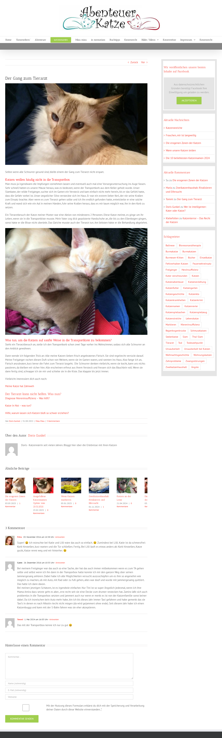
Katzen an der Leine (135, 498)
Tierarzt (170, 342)
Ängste (195, 367)
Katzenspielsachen (175, 312)
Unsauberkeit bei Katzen (197, 348)
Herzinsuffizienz (190, 269)
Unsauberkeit (173, 348)
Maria (169, 187)
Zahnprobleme (173, 361)
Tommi (20, 617)
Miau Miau (40, 421)
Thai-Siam (197, 336)
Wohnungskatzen (203, 355)
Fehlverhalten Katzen (177, 263)
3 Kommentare (53, 421)
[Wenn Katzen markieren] (76, 479)
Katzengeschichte (175, 294)
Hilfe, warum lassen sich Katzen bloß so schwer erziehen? (37, 413)
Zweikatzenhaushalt (176, 367)
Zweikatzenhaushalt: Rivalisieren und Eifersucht (105, 501)
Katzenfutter (172, 288)
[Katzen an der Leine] (136, 479)
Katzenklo (194, 294)
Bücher (191, 257)
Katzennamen (173, 306)
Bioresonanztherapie (190, 245)
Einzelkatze (206, 257)
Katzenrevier (191, 306)
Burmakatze (172, 251)
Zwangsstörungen (195, 361)
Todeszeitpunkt (195, 342)
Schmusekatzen (198, 330)
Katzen (195, 275)
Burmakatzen (189, 251)
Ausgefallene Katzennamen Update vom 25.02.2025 (46, 501)
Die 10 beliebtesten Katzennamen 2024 (188, 158)
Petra (19, 535)
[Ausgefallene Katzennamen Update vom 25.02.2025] (46, 479)
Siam (185, 336)
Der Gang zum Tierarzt (189, 199)
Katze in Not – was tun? (18, 405)
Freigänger (171, 269)
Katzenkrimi (196, 300)
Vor (143, 62)
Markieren (171, 324)
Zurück (134, 62)
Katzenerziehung (197, 281)
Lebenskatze (192, 318)
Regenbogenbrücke (176, 330)
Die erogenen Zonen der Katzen (183, 143)
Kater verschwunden (176, 275)
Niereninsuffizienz (190, 324)
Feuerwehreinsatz (202, 263)
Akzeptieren (189, 100)
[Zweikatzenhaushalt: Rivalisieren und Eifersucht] (106, 479)
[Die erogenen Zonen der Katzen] (16, 479)
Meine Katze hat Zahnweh (19, 386)
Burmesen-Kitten (174, 257)
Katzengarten (190, 288)
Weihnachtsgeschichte (177, 355)
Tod (180, 342)
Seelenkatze (172, 336)
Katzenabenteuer (175, 281)
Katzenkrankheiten (176, 300)
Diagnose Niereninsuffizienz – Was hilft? (27, 398)
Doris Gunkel (14, 421)
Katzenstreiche (174, 127)
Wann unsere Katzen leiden (181, 150)
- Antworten (59, 535)
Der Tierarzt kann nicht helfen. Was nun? (33, 394)
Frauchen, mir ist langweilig (181, 135)
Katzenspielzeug (198, 312)
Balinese (170, 245)
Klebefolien (172, 218)
